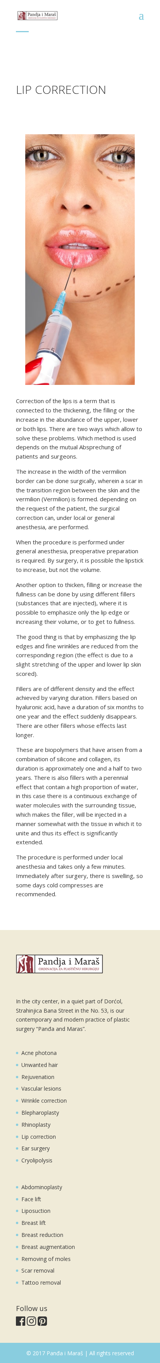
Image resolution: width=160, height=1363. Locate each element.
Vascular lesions (41, 1088)
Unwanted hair (39, 1065)
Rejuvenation (37, 1077)
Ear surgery (35, 1148)
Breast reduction (42, 1234)
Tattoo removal (41, 1282)
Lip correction (38, 1136)
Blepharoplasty (40, 1112)
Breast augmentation (48, 1246)
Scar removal (37, 1270)
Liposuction (35, 1210)
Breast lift (33, 1222)
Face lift (31, 1199)
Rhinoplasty (35, 1124)
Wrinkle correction (44, 1100)
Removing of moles (46, 1259)
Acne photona (39, 1052)
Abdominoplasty (41, 1187)
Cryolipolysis (36, 1160)
